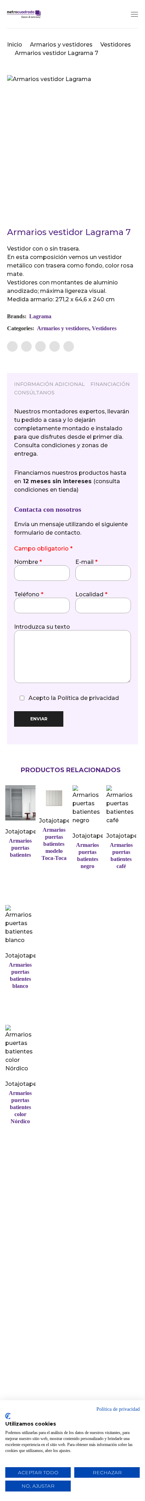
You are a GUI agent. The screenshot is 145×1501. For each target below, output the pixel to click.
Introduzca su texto (42, 627)
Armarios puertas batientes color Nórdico (20, 1107)
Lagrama (40, 316)
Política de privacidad (88, 698)
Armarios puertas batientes (20, 848)
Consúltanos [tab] (34, 392)
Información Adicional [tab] (49, 384)
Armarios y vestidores (61, 44)
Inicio (14, 44)
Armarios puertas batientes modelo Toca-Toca (54, 844)
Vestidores (115, 44)
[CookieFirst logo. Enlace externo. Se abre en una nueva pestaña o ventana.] (8, 1416)
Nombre (28, 562)
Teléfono (28, 594)
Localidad (91, 594)
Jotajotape (21, 831)
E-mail (86, 562)
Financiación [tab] (110, 384)
